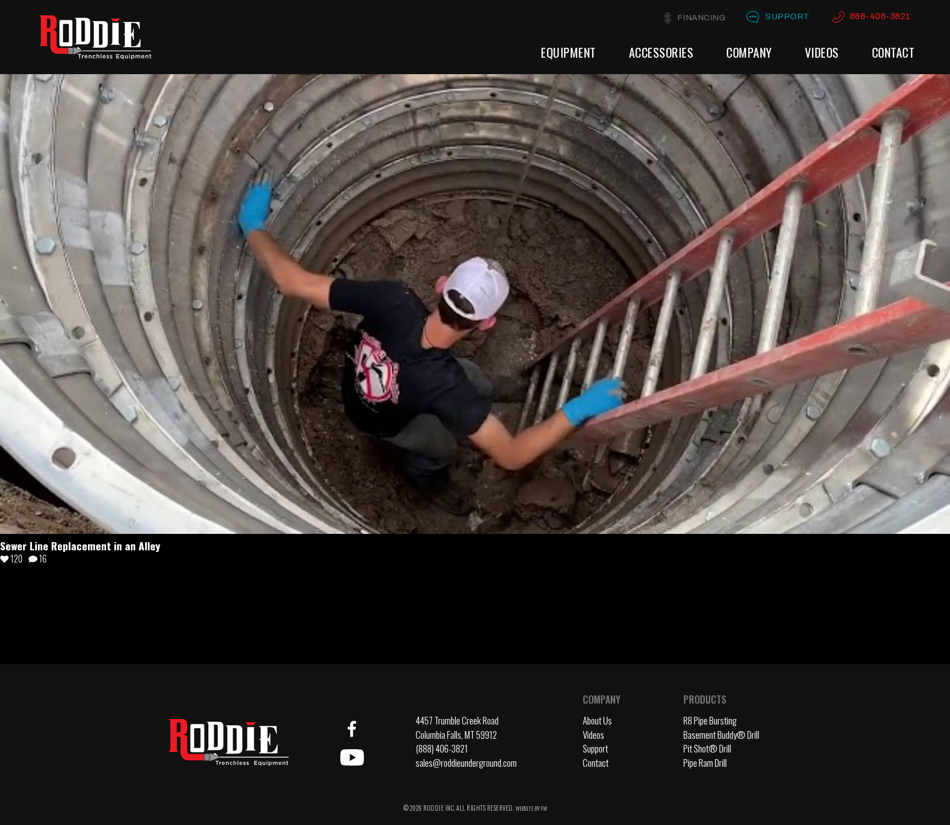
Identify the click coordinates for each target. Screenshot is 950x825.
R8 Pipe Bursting (710, 720)
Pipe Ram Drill (705, 763)
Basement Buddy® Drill (721, 735)
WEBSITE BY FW (531, 808)
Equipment (568, 52)
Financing (701, 17)
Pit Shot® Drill (707, 748)
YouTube (351, 757)
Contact (893, 52)
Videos (822, 52)
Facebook (351, 729)
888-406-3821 (880, 16)
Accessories (661, 52)
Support (787, 16)
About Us (597, 720)
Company (749, 52)
